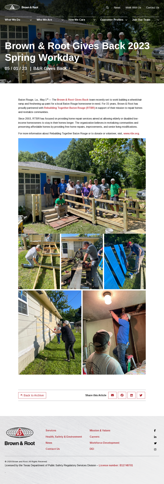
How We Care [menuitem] (77, 19)
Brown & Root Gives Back (73, 99)
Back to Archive (33, 395)
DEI (92, 449)
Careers (94, 436)
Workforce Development (104, 442)
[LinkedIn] (155, 437)
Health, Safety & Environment (64, 436)
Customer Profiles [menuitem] (111, 19)
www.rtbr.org (131, 133)
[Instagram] (155, 449)
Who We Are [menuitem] (44, 19)
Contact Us (152, 7)
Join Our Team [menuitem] (141, 19)
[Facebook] (155, 431)
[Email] (112, 395)
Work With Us (133, 7)
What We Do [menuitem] (12, 19)
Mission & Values (100, 430)
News (117, 7)
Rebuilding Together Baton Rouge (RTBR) (69, 108)
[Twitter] (155, 443)
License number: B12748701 (116, 465)
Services (51, 430)
